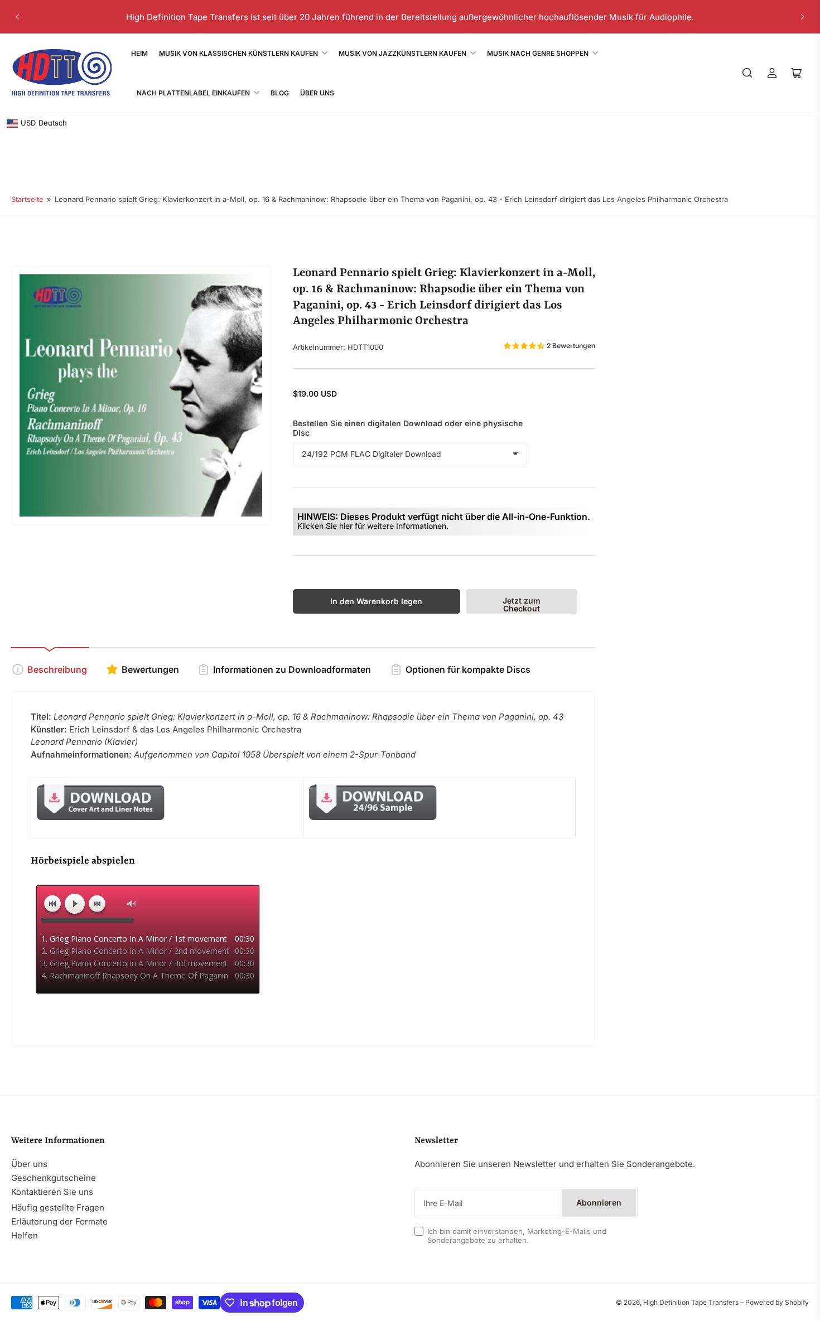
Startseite (27, 199)
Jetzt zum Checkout (522, 604)
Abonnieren (598, 1202)
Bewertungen (150, 669)
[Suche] (747, 73)
